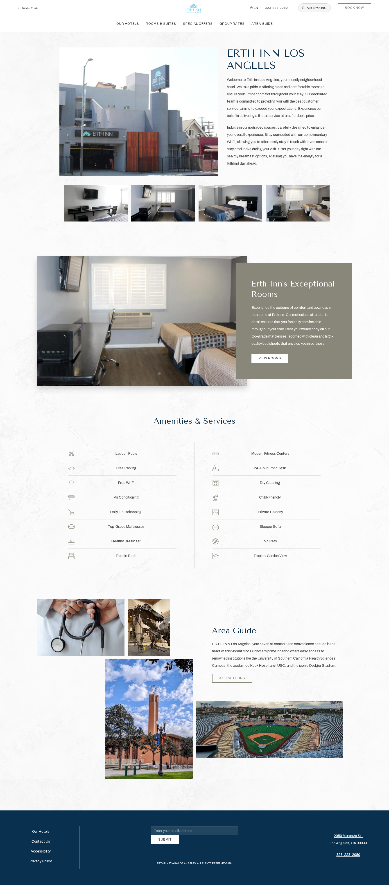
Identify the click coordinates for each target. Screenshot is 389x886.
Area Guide (262, 23)
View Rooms (270, 365)
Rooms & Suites (161, 23)
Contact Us (41, 850)
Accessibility (41, 860)
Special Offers (198, 23)
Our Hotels (127, 23)
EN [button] (256, 7)
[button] (96, 210)
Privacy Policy (40, 870)
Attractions (232, 685)
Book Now (354, 7)
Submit (165, 849)
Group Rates (232, 23)
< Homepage (28, 7)
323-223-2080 (276, 7)
